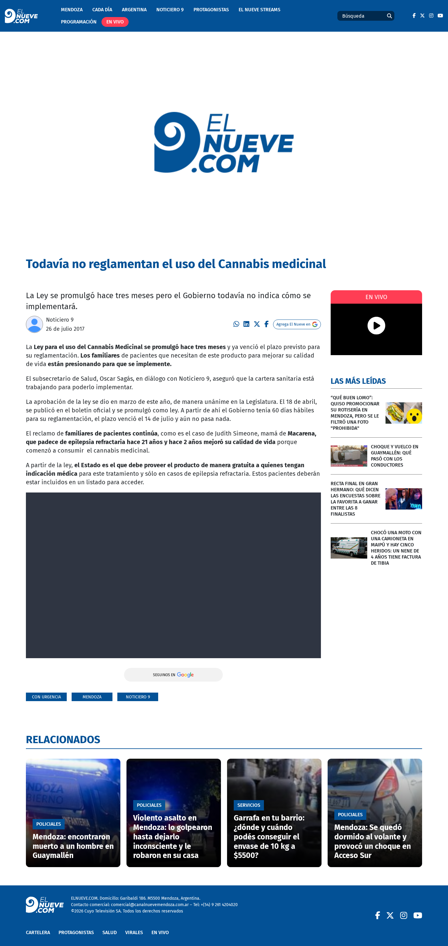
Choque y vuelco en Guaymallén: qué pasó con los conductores (394, 456)
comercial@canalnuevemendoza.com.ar (150, 904)
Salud (109, 932)
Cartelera (38, 932)
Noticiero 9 (170, 9)
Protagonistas (211, 9)
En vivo (115, 22)
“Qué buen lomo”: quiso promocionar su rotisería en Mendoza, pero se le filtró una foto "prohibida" (355, 413)
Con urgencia (46, 697)
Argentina (134, 9)
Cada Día (102, 9)
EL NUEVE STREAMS (259, 9)
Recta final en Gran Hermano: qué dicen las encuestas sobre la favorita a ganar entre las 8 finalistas (355, 499)
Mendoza (72, 9)
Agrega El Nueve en (293, 324)
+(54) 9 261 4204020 (219, 904)
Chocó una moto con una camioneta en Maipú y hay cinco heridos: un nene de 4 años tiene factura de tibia (396, 548)
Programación (79, 22)
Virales (134, 932)
